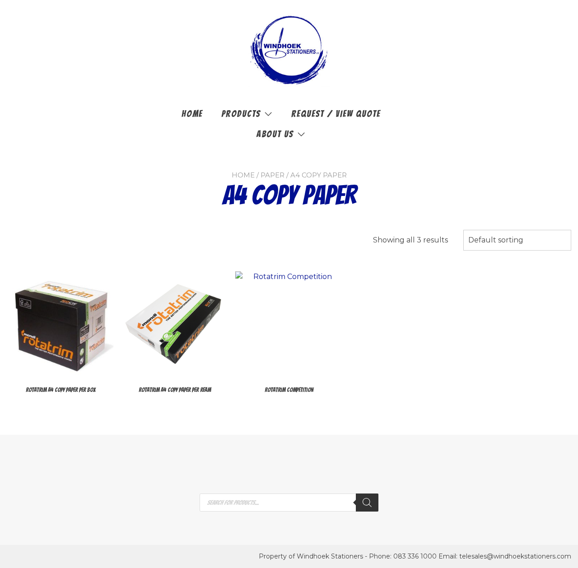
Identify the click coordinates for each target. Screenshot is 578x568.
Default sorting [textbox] (495, 240)
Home (192, 114)
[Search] (367, 503)
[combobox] (517, 240)
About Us (275, 134)
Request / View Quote (336, 114)
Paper (272, 175)
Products (241, 114)
